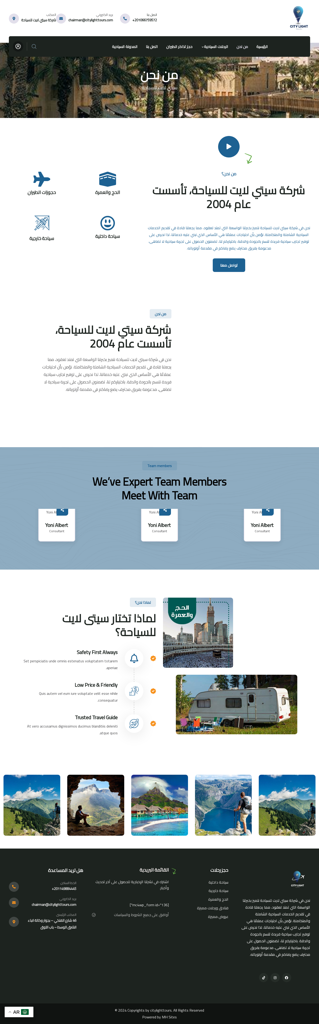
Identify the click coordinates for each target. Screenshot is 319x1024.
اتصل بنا (152, 15)
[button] (307, 528)
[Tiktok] (263, 977)
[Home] (299, 18)
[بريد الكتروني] (61, 19)
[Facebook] (286, 977)
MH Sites (169, 1016)
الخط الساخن (68, 883)
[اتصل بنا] (125, 19)
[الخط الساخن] (14, 887)
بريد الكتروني (104, 15)
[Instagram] (275, 977)
